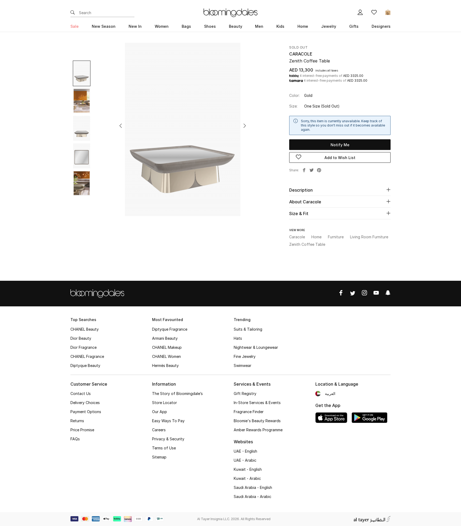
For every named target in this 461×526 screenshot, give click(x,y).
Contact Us (80, 393)
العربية (330, 393)
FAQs (75, 439)
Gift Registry (245, 393)
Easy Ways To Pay (168, 420)
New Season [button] (104, 26)
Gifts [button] (354, 26)
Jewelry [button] (328, 26)
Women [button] (162, 26)
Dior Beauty (80, 338)
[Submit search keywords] (72, 13)
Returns (77, 420)
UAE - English (245, 451)
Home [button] (302, 26)
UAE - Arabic (245, 460)
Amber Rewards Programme (258, 430)
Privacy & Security (168, 439)
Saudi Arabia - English (253, 487)
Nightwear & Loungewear (256, 347)
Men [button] (259, 26)
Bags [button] (186, 26)
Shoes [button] (210, 26)
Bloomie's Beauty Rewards (257, 420)
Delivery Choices (85, 402)
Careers (159, 430)
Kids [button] (280, 26)
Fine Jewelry (245, 356)
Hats (238, 338)
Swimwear (242, 365)
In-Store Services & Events (257, 402)
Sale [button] (74, 26)
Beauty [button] (235, 26)
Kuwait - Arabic (247, 478)
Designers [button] (381, 26)
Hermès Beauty (165, 365)
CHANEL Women (166, 356)
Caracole (300, 54)
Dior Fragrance (83, 347)
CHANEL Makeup (167, 347)
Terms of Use (164, 448)
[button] (120, 126)
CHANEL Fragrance (87, 356)
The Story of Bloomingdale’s (177, 393)
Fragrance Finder (249, 411)
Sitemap (159, 457)
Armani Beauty (165, 338)
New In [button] (135, 26)
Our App (159, 411)
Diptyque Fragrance (169, 329)
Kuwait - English (248, 469)
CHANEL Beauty (84, 329)
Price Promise (82, 430)
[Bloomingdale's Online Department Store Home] (230, 12)
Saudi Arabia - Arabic (252, 496)
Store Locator (164, 402)
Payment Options (85, 411)
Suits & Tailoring (248, 329)
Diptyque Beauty (85, 365)
